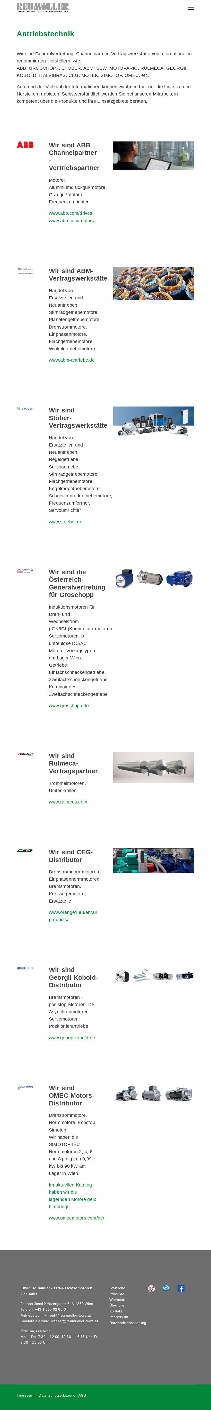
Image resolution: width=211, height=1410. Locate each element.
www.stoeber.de (65, 521)
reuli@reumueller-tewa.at (69, 1315)
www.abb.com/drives (70, 213)
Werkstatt (117, 1299)
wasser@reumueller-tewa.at (74, 1321)
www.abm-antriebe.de (72, 360)
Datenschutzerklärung (127, 1323)
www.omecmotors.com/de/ (76, 1218)
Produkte (117, 1294)
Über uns (117, 1305)
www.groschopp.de (69, 705)
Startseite (117, 1288)
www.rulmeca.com (68, 801)
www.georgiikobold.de (72, 1037)
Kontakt (115, 1311)
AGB (82, 1395)
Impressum (118, 1317)
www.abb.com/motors (71, 220)
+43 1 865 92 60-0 (50, 1309)
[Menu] (191, 7)
